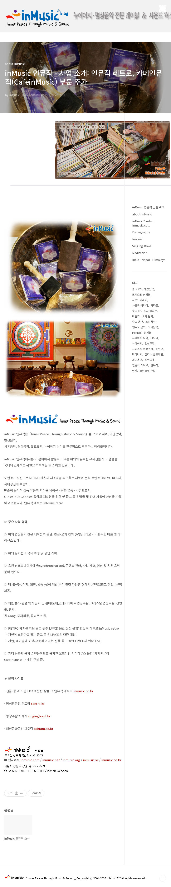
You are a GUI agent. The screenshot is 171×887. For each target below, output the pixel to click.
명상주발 (150, 343)
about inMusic (142, 214)
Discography (141, 232)
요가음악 (153, 327)
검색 (163, 8)
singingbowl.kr (39, 716)
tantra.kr (37, 703)
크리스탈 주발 (148, 371)
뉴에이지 (137, 343)
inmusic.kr (90, 760)
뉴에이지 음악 (140, 338)
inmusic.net (51, 760)
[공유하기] (16, 793)
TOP (162, 878)
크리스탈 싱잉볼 (141, 295)
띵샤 (134, 371)
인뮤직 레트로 (140, 365)
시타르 (154, 305)
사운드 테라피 (140, 305)
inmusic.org (71, 760)
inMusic (136, 333)
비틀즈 (136, 316)
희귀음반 (137, 360)
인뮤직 (154, 365)
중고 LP (136, 311)
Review (137, 239)
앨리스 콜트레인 (154, 354)
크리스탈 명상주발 (142, 349)
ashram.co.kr (43, 728)
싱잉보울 (150, 360)
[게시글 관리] (21, 793)
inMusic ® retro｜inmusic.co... (144, 223)
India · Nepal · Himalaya (148, 260)
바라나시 (137, 354)
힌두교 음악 (139, 327)
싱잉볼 (147, 333)
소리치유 (151, 322)
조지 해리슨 (150, 311)
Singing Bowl (141, 246)
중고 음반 (137, 322)
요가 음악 (147, 316)
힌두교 (159, 349)
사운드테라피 (139, 300)
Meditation (139, 253)
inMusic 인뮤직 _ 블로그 (148, 207)
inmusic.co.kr (83, 691)
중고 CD (137, 289)
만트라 (154, 338)
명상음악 (149, 289)
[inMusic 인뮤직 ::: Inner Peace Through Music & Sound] (37, 4)
